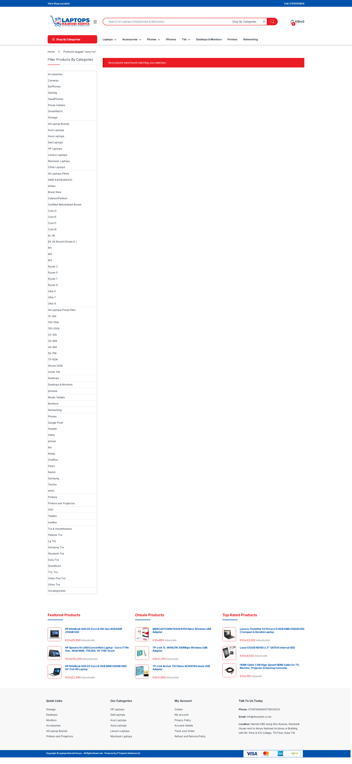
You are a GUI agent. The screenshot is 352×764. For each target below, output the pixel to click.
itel (49, 447)
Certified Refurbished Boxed (64, 204)
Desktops (53, 378)
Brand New (54, 192)
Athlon (52, 186)
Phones (151, 39)
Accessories (130, 39)
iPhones (171, 39)
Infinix (51, 434)
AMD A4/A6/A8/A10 (60, 179)
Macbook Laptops (59, 161)
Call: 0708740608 (294, 3)
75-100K (53, 359)
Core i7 (52, 223)
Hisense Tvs (55, 534)
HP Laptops (55, 148)
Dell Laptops (55, 142)
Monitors (53, 403)
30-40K (52, 340)
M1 (50, 247)
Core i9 (52, 229)
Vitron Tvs (54, 584)
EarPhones (54, 86)
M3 (50, 260)
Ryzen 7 (53, 278)
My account (182, 714)
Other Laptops (56, 167)
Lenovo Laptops (57, 154)
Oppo (51, 465)
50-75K (52, 353)
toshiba (52, 522)
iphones (52, 390)
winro (51, 490)
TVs (184, 39)
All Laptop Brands (58, 123)
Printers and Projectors (61, 503)
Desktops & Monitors (209, 39)
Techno (52, 484)
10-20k (52, 316)
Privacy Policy (183, 720)
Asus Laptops (56, 136)
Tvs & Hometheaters (60, 528)
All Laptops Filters (58, 173)
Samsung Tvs (56, 547)
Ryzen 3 (53, 266)
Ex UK (51, 235)
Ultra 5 (52, 291)
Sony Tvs (53, 559)
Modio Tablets (56, 397)
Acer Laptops (56, 130)
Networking (250, 39)
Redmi (51, 472)
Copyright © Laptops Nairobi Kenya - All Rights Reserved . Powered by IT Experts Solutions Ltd (93, 753)
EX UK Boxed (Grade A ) (62, 241)
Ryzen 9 (53, 284)
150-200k (54, 328)
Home (51, 51)
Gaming (52, 92)
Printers (232, 39)
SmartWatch (55, 111)
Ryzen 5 (53, 272)
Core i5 (52, 216)
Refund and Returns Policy (190, 736)
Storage (52, 117)
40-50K (52, 347)
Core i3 (52, 210)
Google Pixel (55, 422)
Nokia (51, 453)
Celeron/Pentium (57, 198)
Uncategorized (56, 590)
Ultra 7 (52, 297)
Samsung (53, 478)
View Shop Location (59, 3)
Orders (179, 709)
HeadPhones (55, 98)
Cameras (53, 80)
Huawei (52, 428)
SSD (50, 509)
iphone (52, 441)
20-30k (52, 334)
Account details (184, 725)
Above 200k (55, 365)
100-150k (53, 322)
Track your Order (185, 730)
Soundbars (54, 565)
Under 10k (54, 371)
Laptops (108, 39)
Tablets (52, 515)
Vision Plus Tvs (56, 578)
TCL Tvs (53, 572)
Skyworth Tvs (56, 553)
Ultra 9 (52, 303)
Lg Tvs (52, 541)
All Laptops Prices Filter (62, 309)
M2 (50, 254)
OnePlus (53, 459)
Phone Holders (56, 105)
